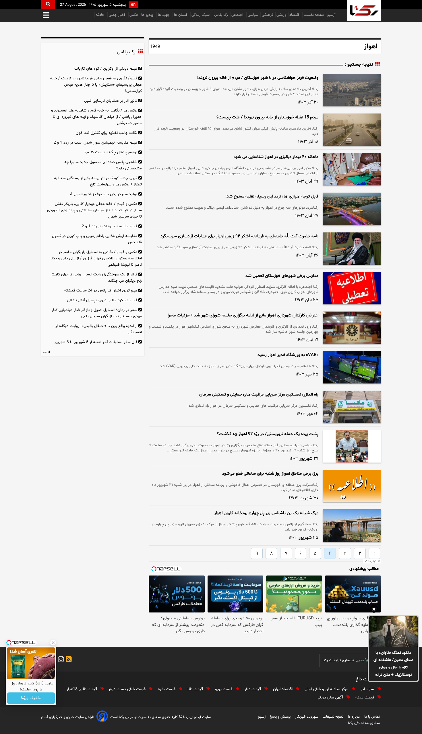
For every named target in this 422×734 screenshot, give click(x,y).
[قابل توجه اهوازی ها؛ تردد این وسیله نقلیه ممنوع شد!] (352, 209)
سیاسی (253, 14)
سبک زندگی (201, 14)
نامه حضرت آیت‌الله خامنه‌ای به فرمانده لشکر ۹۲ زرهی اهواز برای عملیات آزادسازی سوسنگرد (239, 236)
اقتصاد (294, 14)
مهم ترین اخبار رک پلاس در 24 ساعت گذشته (100, 290)
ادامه (46, 352)
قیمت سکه (365, 697)
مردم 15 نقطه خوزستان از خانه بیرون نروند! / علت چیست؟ (267, 117)
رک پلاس (221, 14)
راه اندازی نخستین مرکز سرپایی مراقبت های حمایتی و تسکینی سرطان (258, 395)
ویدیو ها (147, 14)
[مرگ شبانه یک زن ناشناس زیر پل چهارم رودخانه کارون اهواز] (352, 525)
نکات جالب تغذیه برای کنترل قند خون (106, 133)
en (133, 5)
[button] (46, 15)
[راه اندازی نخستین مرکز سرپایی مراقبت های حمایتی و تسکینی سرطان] (352, 407)
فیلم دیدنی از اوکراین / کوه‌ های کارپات (105, 68)
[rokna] (364, 10)
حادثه (100, 14)
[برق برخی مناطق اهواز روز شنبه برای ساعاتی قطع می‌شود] (352, 486)
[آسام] (102, 717)
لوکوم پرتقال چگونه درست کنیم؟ (111, 152)
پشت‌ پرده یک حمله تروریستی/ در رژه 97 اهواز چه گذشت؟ (267, 434)
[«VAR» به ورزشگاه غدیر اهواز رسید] (352, 367)
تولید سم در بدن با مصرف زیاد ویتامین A (103, 194)
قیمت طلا (195, 689)
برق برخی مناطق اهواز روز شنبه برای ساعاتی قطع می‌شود (270, 474)
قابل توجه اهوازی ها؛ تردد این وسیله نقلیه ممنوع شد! (271, 196)
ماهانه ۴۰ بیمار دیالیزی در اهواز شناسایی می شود (276, 157)
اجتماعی (237, 14)
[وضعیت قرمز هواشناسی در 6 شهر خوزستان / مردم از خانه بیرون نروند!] (352, 90)
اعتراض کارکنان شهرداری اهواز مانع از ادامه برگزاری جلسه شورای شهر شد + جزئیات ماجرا (243, 315)
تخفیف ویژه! (31, 698)
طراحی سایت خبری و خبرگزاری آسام (67, 717)
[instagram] (60, 660)
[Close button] (53, 642)
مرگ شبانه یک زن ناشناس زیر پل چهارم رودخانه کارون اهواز (266, 513)
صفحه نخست (313, 14)
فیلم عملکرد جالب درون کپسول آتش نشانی (102, 300)
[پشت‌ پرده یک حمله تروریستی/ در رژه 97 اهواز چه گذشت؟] (352, 446)
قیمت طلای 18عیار (82, 689)
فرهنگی (267, 14)
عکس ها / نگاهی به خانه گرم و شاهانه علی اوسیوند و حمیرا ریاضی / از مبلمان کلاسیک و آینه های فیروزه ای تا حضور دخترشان (96, 117)
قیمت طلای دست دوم (128, 689)
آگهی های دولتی (330, 697)
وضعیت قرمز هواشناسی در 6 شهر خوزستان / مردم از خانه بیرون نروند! (257, 78)
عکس (133, 14)
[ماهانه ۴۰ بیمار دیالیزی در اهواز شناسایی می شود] (352, 169)
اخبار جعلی (117, 14)
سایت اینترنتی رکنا (196, 717)
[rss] (68, 660)
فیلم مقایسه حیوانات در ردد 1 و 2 (109, 226)
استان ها (181, 14)
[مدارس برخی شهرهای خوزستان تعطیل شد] (352, 288)
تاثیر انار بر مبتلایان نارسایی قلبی (110, 100)
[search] (48, 4)
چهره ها (164, 14)
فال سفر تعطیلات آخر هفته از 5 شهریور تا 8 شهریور (95, 342)
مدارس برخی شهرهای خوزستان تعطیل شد (281, 276)
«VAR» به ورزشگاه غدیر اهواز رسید (288, 355)
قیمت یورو (224, 689)
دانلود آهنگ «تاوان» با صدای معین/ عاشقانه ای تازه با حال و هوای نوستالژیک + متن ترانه (393, 664)
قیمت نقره (167, 689)
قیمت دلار (253, 689)
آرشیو (331, 14)
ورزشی (281, 14)
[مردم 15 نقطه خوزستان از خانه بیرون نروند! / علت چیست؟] (352, 129)
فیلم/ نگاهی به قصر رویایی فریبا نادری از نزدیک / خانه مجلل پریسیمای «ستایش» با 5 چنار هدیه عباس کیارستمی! (96, 85)
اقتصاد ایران (283, 689)
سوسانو (368, 689)
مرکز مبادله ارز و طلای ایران (327, 689)
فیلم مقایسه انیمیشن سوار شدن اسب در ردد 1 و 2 (95, 142)
